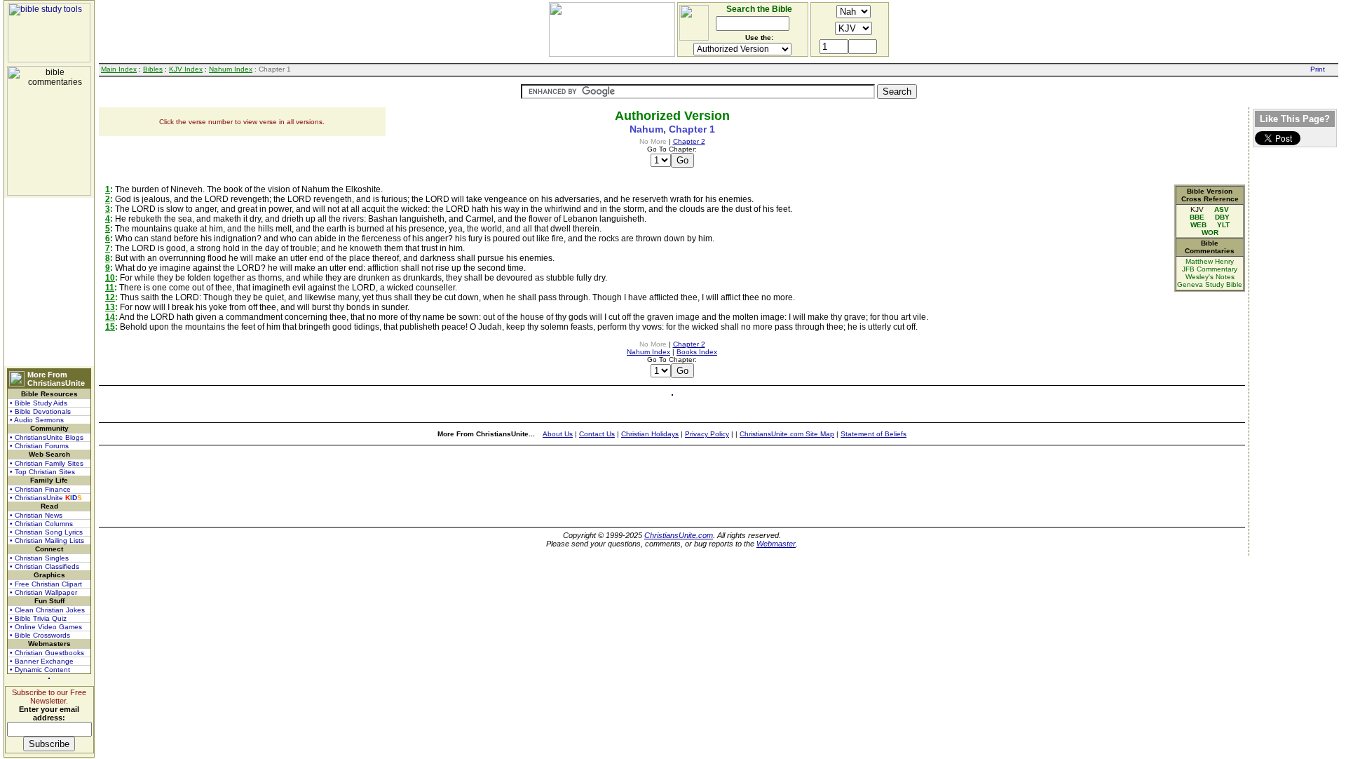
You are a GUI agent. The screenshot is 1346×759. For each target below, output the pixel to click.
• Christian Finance (40, 489)
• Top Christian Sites (42, 472)
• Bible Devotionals (40, 411)
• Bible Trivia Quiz (38, 618)
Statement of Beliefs (873, 434)
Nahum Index (230, 69)
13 (110, 307)
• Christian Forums (39, 446)
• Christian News (36, 515)
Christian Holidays (650, 434)
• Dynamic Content (40, 669)
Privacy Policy (707, 434)
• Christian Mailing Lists (47, 540)
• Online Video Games (46, 627)
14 (110, 317)
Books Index (697, 352)
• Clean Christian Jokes (47, 610)
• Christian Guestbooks (47, 653)
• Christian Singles (39, 558)
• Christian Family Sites (46, 463)
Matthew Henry (1209, 261)
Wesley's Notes (1210, 277)
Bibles (153, 69)
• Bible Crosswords (40, 635)
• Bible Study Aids (38, 403)
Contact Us (597, 434)
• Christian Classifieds (44, 566)
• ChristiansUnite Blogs (46, 437)
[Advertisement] (49, 282)
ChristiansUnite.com (678, 535)
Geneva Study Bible (1209, 284)
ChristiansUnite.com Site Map (787, 434)
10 (110, 278)
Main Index (119, 69)
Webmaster (776, 543)
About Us (558, 434)
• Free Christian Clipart (46, 584)
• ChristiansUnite (46, 498)
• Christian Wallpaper (43, 592)
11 (109, 288)
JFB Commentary (1209, 269)
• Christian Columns (41, 524)
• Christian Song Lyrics (46, 532)
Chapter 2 (689, 141)
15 (110, 327)
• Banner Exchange (42, 661)
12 (110, 297)
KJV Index (186, 69)
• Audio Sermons (37, 420)
